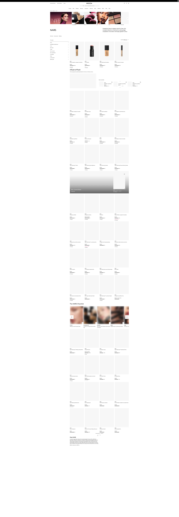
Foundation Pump (102, 349)
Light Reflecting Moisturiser (74, 402)
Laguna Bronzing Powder (104, 165)
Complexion (74, 24)
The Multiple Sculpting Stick (89, 269)
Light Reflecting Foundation (104, 62)
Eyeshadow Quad (88, 111)
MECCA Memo (59, 3)
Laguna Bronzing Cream (74, 376)
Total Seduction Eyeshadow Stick (75, 295)
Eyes (109, 24)
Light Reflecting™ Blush (74, 165)
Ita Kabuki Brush (117, 376)
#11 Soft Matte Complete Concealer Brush (121, 402)
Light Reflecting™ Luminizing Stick (90, 242)
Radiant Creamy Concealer (119, 62)
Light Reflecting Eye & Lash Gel (90, 376)
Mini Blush (101, 214)
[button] (126, 40)
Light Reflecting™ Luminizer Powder (106, 295)
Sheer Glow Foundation (103, 111)
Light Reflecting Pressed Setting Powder (121, 165)
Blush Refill (116, 269)
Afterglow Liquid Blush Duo (119, 295)
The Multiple (87, 62)
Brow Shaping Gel (88, 402)
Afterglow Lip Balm (73, 214)
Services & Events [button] (52, 3)
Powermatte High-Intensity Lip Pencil (121, 242)
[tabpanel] (89, 237)
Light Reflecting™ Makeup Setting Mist (76, 349)
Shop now (73, 191)
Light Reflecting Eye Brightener (90, 165)
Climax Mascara (87, 349)
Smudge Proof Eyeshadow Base (105, 242)
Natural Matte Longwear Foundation (121, 214)
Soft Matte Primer (103, 376)
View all (102, 433)
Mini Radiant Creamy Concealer (120, 138)
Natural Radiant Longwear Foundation (76, 62)
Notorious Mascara (88, 138)
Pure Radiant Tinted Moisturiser (120, 111)
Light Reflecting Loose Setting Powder (106, 269)
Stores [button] (64, 3)
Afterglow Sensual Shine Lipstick (75, 242)
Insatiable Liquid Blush (73, 138)
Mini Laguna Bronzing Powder (89, 295)
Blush (85, 24)
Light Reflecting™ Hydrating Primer (120, 349)
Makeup (60, 36)
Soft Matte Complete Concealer (75, 111)
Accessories (56, 36)
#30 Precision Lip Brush (103, 402)
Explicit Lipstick (72, 269)
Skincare (122, 24)
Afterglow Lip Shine (88, 214)
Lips (97, 24)
